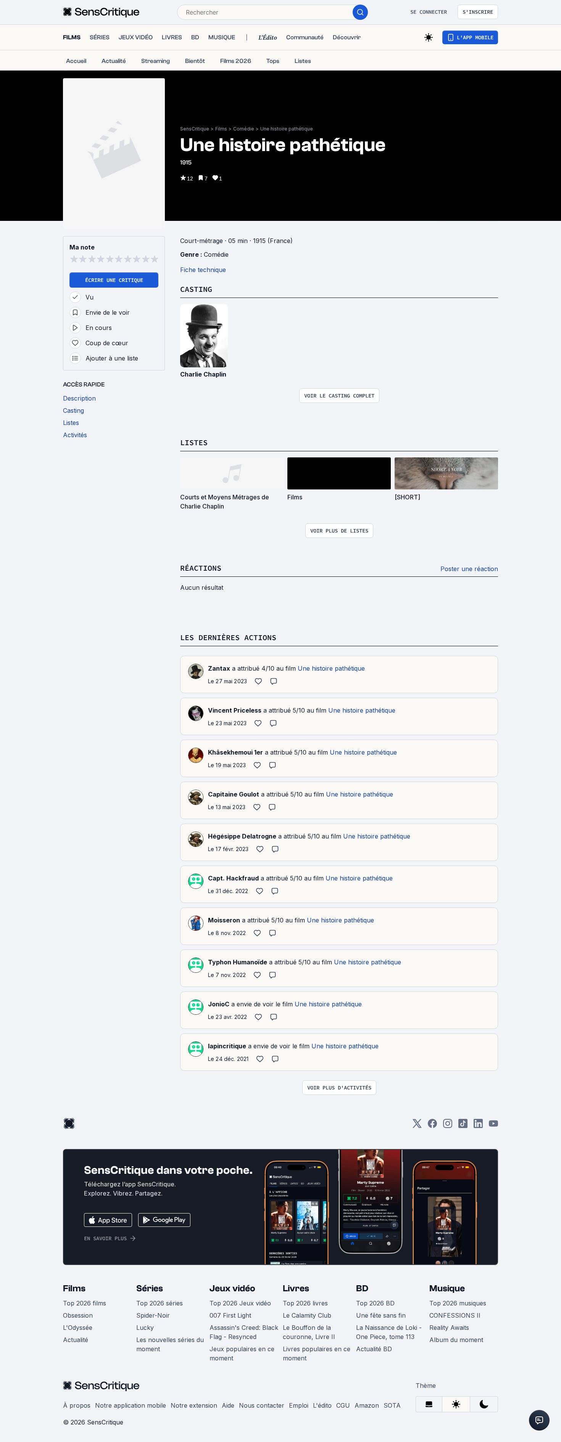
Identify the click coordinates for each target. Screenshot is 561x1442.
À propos (76, 1405)
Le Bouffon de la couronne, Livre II (309, 1332)
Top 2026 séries (159, 1303)
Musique (447, 1288)
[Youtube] (493, 1126)
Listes (194, 442)
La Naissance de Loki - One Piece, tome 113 (389, 1332)
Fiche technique (203, 270)
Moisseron (224, 920)
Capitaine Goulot (233, 794)
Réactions (200, 568)
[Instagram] (447, 1126)
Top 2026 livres (305, 1303)
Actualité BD (374, 1349)
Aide (228, 1405)
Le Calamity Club (307, 1315)
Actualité (75, 1340)
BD (362, 1288)
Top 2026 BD (375, 1303)
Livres (296, 1288)
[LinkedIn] (478, 1126)
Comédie (243, 129)
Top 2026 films (84, 1303)
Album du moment (456, 1340)
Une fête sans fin (381, 1315)
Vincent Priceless (234, 710)
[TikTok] (463, 1126)
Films (221, 129)
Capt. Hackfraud (233, 878)
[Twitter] (417, 1126)
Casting (196, 289)
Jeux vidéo (232, 1288)
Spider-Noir (153, 1315)
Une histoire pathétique (286, 129)
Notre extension (194, 1405)
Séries (149, 1288)
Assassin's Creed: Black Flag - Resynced (244, 1332)
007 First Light (230, 1315)
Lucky (145, 1327)
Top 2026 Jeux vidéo (240, 1303)
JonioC (218, 1004)
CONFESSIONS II (454, 1315)
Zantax (219, 668)
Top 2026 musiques (457, 1303)
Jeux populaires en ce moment (242, 1353)
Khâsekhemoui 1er (235, 752)
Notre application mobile (130, 1405)
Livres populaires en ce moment (316, 1353)
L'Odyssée (77, 1327)
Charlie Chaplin (203, 374)
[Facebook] (432, 1126)
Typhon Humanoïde (237, 962)
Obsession (78, 1315)
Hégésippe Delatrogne (242, 836)
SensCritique (194, 129)
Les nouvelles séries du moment (170, 1344)
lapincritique (227, 1046)
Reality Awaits (449, 1327)
